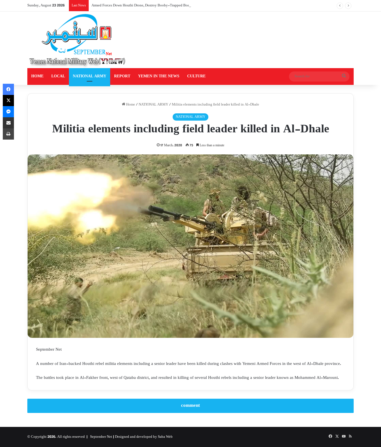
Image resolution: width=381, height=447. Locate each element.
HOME (37, 76)
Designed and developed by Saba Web (144, 437)
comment (190, 406)
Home (130, 105)
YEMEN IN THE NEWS (158, 76)
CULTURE (196, 76)
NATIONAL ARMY (89, 76)
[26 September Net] (77, 40)
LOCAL (58, 76)
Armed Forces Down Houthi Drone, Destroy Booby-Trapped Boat (141, 6)
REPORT (122, 76)
